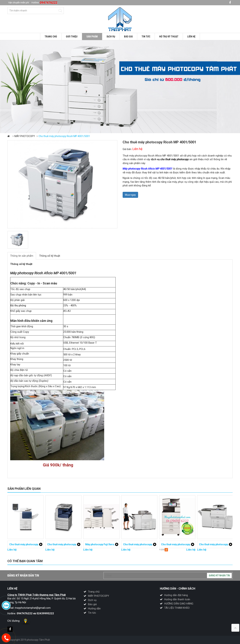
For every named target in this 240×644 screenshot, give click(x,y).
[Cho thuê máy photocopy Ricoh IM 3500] (177, 517)
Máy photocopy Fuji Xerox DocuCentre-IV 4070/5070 (115, 544)
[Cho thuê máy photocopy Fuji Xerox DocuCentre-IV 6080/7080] (25, 517)
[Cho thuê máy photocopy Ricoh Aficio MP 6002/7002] (139, 517)
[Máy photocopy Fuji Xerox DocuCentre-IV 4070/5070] (101, 517)
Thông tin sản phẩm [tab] (21, 255)
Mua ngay (130, 194)
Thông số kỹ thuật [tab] (49, 255)
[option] (120, 86)
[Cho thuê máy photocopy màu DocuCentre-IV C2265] (63, 517)
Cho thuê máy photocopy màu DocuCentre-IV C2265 (77, 544)
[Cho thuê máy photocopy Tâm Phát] (120, 18)
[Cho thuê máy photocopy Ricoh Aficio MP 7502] (215, 517)
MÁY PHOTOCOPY (24, 136)
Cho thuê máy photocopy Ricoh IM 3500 (184, 544)
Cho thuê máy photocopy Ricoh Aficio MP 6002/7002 (153, 544)
